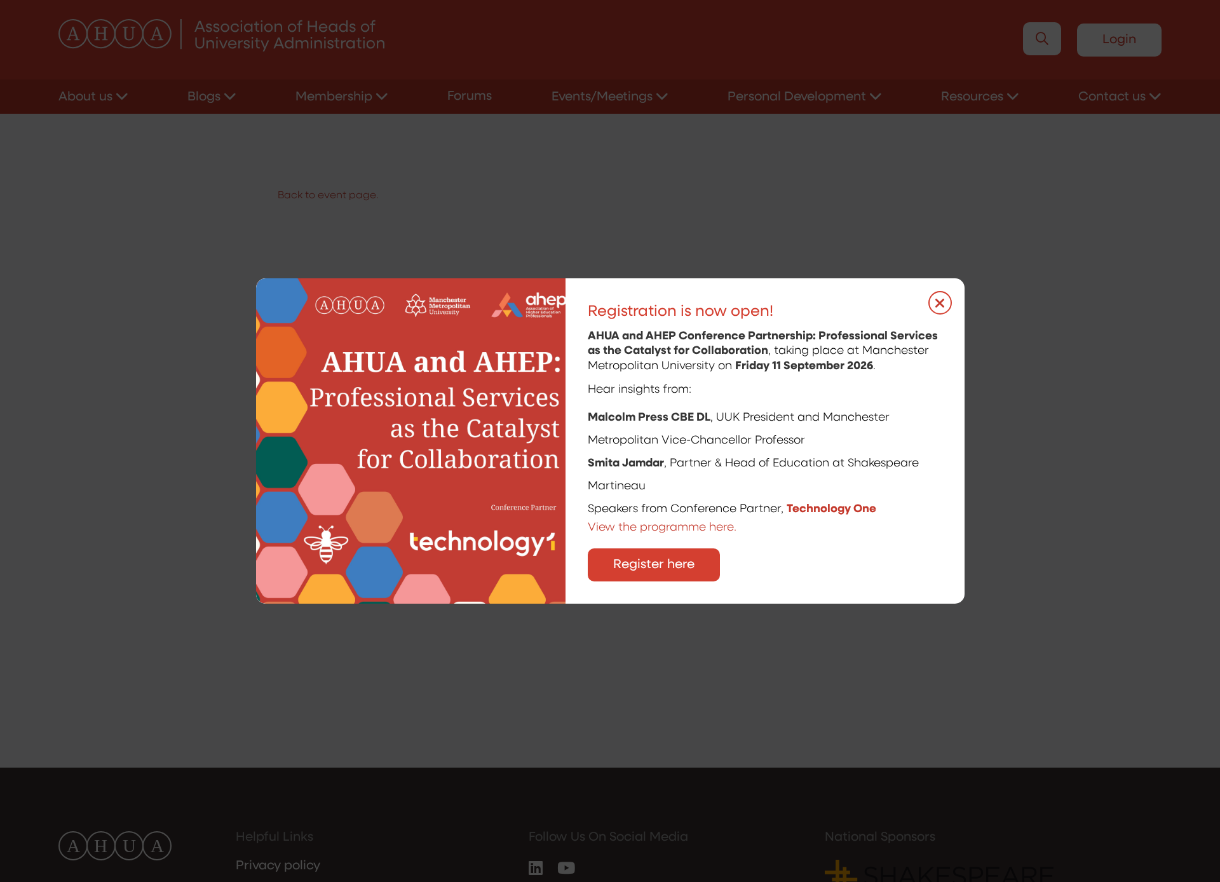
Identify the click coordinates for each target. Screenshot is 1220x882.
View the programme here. (664, 528)
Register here (654, 565)
